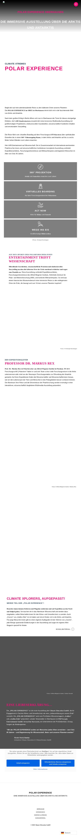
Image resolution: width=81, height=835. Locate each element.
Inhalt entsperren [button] (23, 763)
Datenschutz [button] (40, 811)
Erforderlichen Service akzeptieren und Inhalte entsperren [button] (58, 763)
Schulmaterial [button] (63, 629)
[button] (76, 4)
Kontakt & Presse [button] (40, 814)
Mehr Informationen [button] (40, 769)
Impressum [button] (40, 809)
